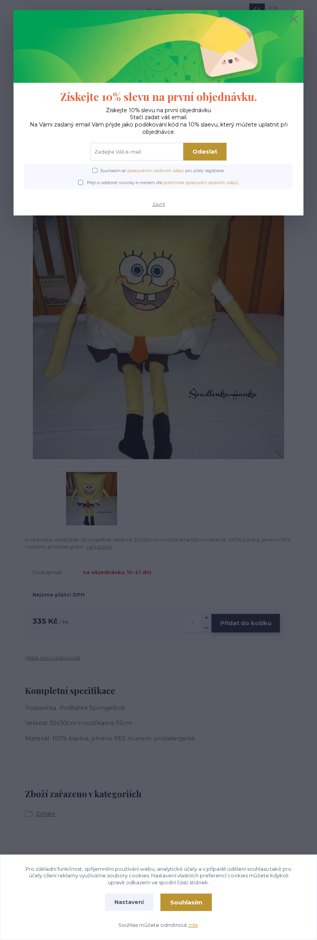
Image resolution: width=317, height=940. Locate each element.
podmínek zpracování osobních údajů (201, 182)
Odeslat (205, 151)
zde (193, 925)
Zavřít (158, 204)
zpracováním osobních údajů (155, 170)
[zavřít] (293, 19)
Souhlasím (186, 902)
